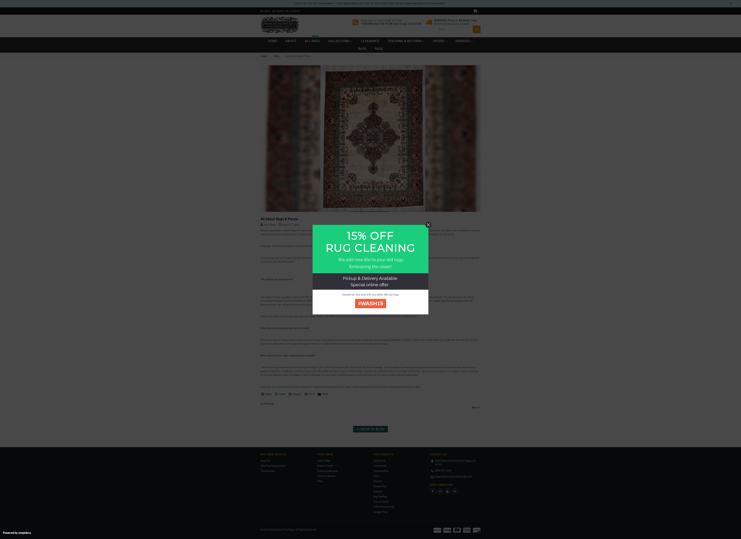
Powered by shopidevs (17, 532)
